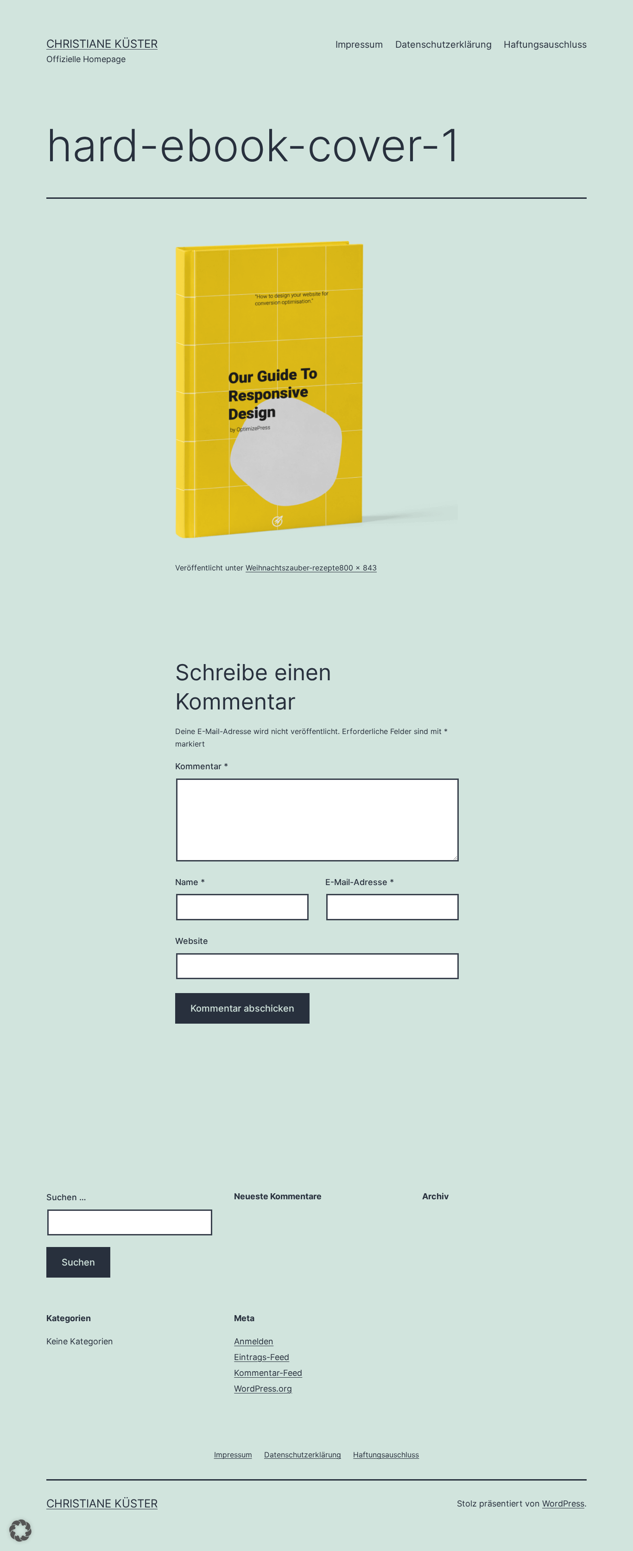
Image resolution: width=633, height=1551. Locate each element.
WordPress (563, 1503)
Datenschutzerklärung (443, 44)
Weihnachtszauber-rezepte (292, 567)
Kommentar (201, 766)
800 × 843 (358, 567)
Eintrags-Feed (261, 1357)
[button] (20, 1530)
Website (191, 941)
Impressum (359, 44)
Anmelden (253, 1341)
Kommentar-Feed (268, 1373)
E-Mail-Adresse (359, 882)
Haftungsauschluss (545, 44)
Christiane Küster (102, 44)
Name (190, 882)
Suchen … (66, 1197)
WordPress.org (263, 1388)
